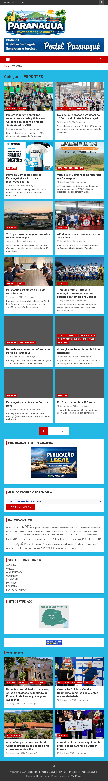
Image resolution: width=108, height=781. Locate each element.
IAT (57, 534)
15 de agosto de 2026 (66, 700)
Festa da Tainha (90, 531)
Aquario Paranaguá (42, 528)
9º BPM (17, 528)
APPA (27, 527)
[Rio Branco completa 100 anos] (79, 383)
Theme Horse (42, 776)
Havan (46, 534)
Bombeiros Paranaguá (90, 527)
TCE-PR (50, 548)
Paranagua (47, 539)
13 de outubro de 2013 (67, 406)
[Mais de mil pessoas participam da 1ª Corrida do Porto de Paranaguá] (79, 96)
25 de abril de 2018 (65, 241)
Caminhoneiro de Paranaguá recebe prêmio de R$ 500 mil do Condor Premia (79, 746)
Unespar (73, 548)
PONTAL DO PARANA (16, 590)
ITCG (68, 535)
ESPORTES (21, 108)
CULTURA (11, 108)
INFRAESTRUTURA (87, 335)
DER (69, 531)
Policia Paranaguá (73, 539)
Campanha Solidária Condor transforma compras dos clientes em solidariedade (77, 693)
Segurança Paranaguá (32, 548)
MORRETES (11, 586)
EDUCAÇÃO (22, 683)
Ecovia (74, 531)
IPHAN (62, 535)
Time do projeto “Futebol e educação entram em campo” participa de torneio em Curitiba (76, 293)
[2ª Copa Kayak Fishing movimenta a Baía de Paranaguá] (28, 215)
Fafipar (80, 531)
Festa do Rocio (28, 535)
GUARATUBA (12, 576)
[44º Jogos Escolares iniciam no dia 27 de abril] (79, 215)
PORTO (86, 539)
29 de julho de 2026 (65, 753)
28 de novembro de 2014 (68, 356)
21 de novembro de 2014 (17, 409)
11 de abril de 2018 (14, 297)
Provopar (47, 544)
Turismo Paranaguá (62, 548)
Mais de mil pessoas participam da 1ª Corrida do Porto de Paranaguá (78, 116)
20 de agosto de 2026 (15, 703)
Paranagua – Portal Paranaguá (41, 772)
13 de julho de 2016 (65, 301)
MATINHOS (11, 583)
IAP (53, 534)
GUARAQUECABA (14, 572)
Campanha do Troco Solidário (16, 531)
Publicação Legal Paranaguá (64, 544)
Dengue (63, 531)
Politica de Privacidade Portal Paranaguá (76, 772)
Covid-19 (55, 531)
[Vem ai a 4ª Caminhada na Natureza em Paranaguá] (79, 156)
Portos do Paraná (32, 544)
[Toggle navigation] (8, 59)
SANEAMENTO (80, 339)
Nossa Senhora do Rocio (32, 539)
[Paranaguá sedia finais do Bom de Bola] (28, 383)
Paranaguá (34, 129)
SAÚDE (21, 283)
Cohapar (48, 531)
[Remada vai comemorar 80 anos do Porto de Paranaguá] (28, 331)
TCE (43, 548)
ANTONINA (11, 565)
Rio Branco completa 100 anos (76, 402)
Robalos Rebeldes (84, 544)
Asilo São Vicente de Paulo (62, 528)
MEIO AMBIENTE (76, 168)
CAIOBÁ (10, 569)
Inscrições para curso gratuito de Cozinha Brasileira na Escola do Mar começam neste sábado (28, 746)
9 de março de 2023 (15, 185)
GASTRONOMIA (13, 736)
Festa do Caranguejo (13, 535)
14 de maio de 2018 (15, 241)
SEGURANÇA (63, 343)
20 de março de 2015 (15, 356)
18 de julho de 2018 (65, 182)
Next (63, 431)
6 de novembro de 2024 (16, 129)
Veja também (14, 652)
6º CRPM (9, 528)
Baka (76, 528)
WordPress (76, 776)
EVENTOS (73, 335)
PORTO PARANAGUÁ (77, 108)
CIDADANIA (77, 683)
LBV (84, 535)
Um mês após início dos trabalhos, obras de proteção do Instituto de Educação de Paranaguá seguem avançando (27, 694)
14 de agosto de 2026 (15, 753)
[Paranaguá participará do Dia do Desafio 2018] (28, 271)
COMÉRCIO (89, 683)
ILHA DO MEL (12, 579)
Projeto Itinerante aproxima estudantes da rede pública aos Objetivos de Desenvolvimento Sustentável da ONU (25, 120)
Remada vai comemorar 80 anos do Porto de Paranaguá (28, 351)
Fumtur (38, 535)
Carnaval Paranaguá (35, 531)
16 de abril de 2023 (65, 122)
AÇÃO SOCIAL (64, 683)
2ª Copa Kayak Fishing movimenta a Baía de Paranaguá (28, 235)
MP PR (17, 539)
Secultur (19, 548)
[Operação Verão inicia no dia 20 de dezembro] (79, 331)
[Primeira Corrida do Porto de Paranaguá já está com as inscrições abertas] (28, 156)
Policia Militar (59, 539)
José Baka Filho (76, 535)
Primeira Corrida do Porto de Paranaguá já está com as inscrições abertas (23, 178)
